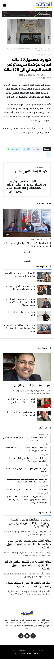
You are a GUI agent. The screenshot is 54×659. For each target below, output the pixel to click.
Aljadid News (41, 75)
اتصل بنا (15, 653)
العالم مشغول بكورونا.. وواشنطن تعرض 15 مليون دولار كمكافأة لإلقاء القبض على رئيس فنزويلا (26, 185)
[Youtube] (27, 636)
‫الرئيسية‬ (49, 48)
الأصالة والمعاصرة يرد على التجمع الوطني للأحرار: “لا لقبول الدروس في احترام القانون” (27, 244)
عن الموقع (37, 653)
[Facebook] (33, 636)
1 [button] (29, 252)
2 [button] (27, 252)
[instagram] (21, 636)
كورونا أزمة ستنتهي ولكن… (30, 170)
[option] (27, 228)
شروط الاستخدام (26, 653)
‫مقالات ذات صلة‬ (44, 204)
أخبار (42, 48)
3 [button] (24, 252)
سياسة (6, 234)
